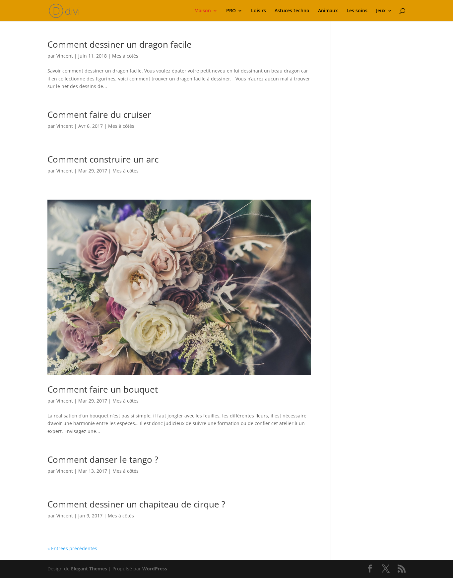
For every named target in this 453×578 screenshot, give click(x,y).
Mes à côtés (125, 56)
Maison (202, 11)
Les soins (357, 11)
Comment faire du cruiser (99, 114)
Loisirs (258, 11)
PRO (231, 11)
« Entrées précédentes (72, 548)
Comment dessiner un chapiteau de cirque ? (136, 504)
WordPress (154, 568)
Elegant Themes (89, 568)
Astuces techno (292, 11)
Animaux (328, 11)
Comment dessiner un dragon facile (119, 44)
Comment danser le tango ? (102, 459)
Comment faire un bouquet (102, 389)
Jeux (381, 11)
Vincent (64, 56)
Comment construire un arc (103, 159)
